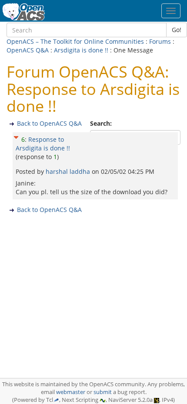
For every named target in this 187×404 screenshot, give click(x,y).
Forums (160, 41)
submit (103, 392)
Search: (102, 123)
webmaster (70, 392)
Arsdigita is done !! (81, 50)
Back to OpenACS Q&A (49, 123)
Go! (176, 30)
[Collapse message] (16, 136)
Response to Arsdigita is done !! (43, 143)
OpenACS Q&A (28, 50)
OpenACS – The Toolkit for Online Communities (75, 41)
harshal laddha (69, 171)
